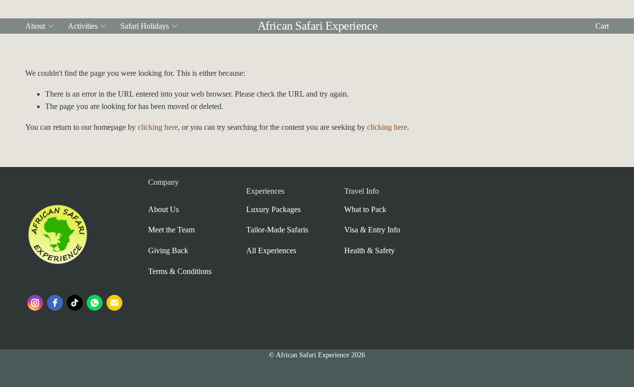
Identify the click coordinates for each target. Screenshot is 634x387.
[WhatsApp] (95, 303)
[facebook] (55, 303)
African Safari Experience (317, 25)
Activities (83, 26)
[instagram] (35, 303)
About (35, 26)
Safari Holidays (144, 26)
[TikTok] (75, 303)
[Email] (114, 303)
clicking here (158, 127)
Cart (602, 26)
